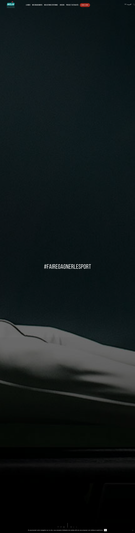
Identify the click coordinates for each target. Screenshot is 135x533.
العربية (129, 4)
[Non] (133, 530)
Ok (105, 530)
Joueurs (62, 5)
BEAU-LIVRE (85, 5)
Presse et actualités (72, 5)
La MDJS (28, 5)
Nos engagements (37, 5)
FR (125, 4)
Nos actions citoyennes (51, 5)
